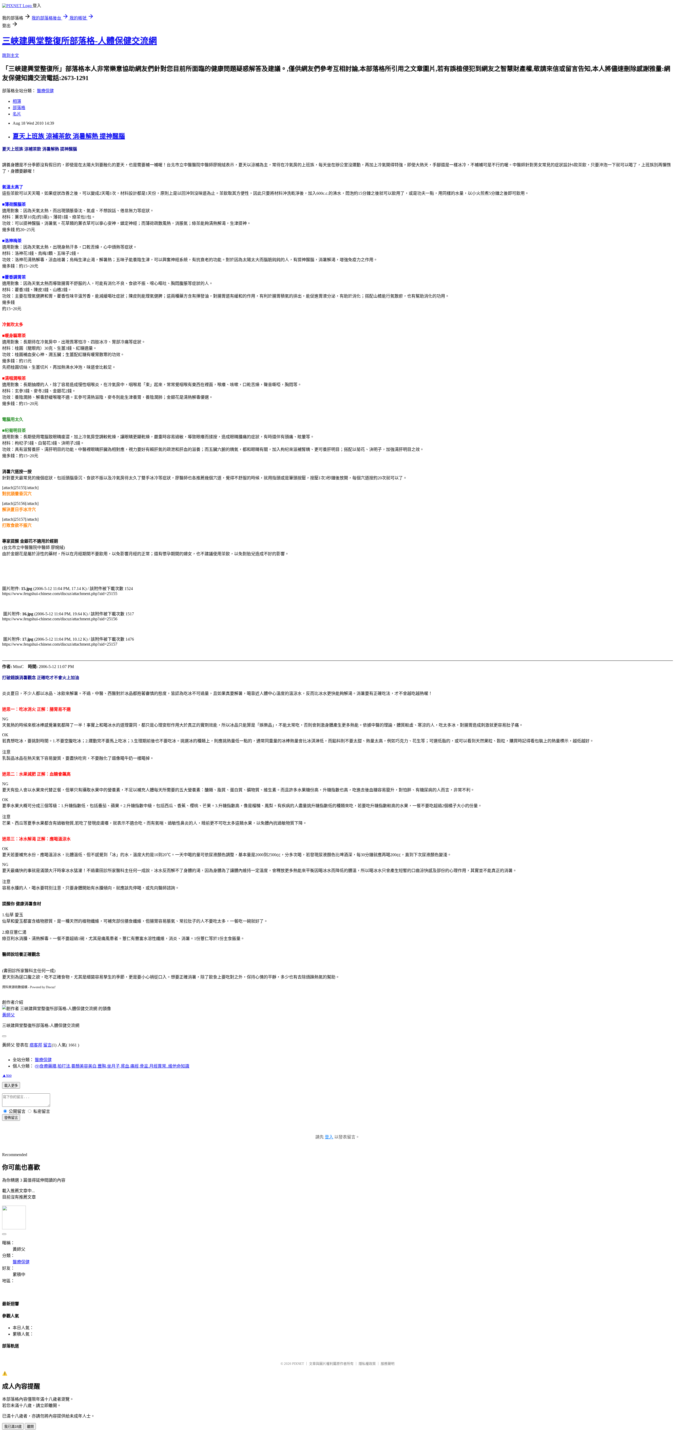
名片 (17, 114)
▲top (7, 1075)
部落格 (19, 107)
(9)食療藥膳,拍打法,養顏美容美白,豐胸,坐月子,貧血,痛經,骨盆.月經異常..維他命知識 (112, 1066)
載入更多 (11, 1086)
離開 (30, 1427)
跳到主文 (10, 55)
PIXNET (298, 1364)
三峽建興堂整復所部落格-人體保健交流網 (79, 41)
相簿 (17, 101)
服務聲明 (387, 1364)
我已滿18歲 (13, 1427)
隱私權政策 (367, 1364)
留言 (47, 1045)
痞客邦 (36, 1045)
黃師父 (8, 1015)
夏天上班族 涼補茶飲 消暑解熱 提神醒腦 (69, 136)
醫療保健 (45, 91)
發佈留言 (11, 1118)
